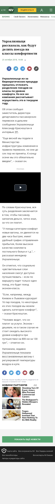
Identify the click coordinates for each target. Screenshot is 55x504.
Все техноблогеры (9, 455)
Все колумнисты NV (26, 451)
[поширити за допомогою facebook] (9, 68)
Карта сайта (12, 451)
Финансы (44, 16)
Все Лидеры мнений (44, 451)
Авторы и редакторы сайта (13, 458)
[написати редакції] (29, 68)
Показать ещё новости (27, 439)
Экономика (33, 16)
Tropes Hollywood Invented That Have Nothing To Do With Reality (30, 415)
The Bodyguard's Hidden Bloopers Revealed (30, 402)
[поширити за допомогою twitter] (15, 68)
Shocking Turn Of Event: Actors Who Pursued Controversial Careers (30, 392)
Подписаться (27, 10)
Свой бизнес (20, 16)
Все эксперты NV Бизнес (43, 455)
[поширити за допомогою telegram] (22, 68)
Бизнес (6, 16)
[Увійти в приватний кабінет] (41, 10)
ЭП (16, 132)
